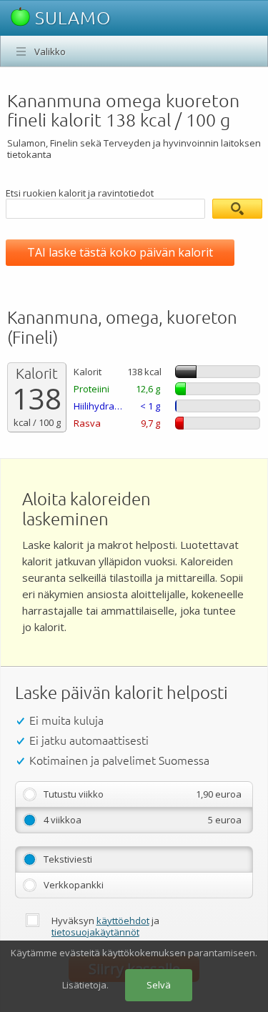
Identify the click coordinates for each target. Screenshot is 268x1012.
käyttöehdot (122, 920)
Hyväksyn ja (105, 926)
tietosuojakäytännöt (95, 932)
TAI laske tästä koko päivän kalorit (120, 252)
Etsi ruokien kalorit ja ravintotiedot (80, 193)
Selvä (159, 984)
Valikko (50, 51)
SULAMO (70, 18)
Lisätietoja (84, 984)
